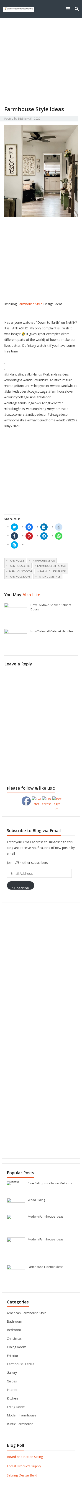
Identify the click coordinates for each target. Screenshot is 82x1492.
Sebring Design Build (22, 1475)
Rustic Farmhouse (20, 1424)
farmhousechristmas (51, 565)
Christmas (14, 1338)
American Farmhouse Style (26, 1313)
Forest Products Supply (24, 1466)
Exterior (12, 1355)
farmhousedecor (20, 571)
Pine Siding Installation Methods (50, 1183)
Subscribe (20, 887)
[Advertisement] (41, 62)
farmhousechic (19, 565)
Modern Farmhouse (21, 1415)
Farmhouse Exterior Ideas (45, 1267)
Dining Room (16, 1347)
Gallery (12, 1372)
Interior (12, 1389)
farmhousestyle (49, 576)
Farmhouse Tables (20, 1364)
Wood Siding (36, 1200)
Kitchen (12, 1398)
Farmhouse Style (30, 304)
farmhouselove (19, 576)
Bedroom (14, 1330)
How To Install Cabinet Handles (52, 631)
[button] (69, 9)
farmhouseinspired (53, 571)
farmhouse (16, 560)
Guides (12, 1381)
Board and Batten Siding (25, 1457)
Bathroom (14, 1321)
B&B (21, 119)
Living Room (16, 1407)
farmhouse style (43, 560)
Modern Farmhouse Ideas (46, 1216)
